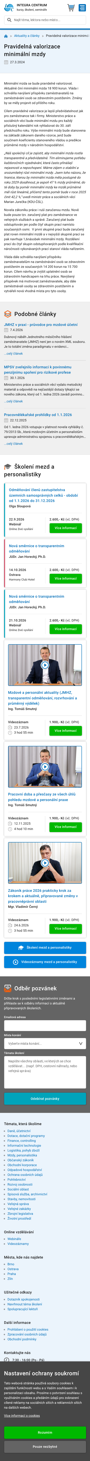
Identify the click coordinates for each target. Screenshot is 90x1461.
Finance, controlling (21, 1141)
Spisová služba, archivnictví (27, 1194)
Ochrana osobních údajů (25, 1175)
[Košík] (71, 8)
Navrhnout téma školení (24, 1304)
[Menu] (82, 8)
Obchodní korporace (22, 1165)
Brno (10, 1264)
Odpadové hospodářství (24, 1170)
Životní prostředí (19, 1219)
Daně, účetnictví (18, 1131)
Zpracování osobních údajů (27, 1334)
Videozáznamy (18, 1244)
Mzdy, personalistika (22, 1155)
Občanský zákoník (20, 1160)
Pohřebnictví (16, 1180)
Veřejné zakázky (19, 1209)
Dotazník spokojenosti (23, 1299)
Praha (11, 1274)
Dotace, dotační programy (26, 1136)
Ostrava (12, 1269)
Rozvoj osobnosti (19, 1184)
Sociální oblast (18, 1189)
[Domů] (5, 36)
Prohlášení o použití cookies (27, 1330)
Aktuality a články (26, 36)
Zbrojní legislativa (20, 1214)
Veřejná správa (18, 1204)
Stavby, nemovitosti (21, 1199)
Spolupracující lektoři (22, 1309)
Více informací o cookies (22, 1416)
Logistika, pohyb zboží (23, 1150)
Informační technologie (24, 1146)
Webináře (14, 1239)
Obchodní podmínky (21, 1339)
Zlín (10, 1279)
